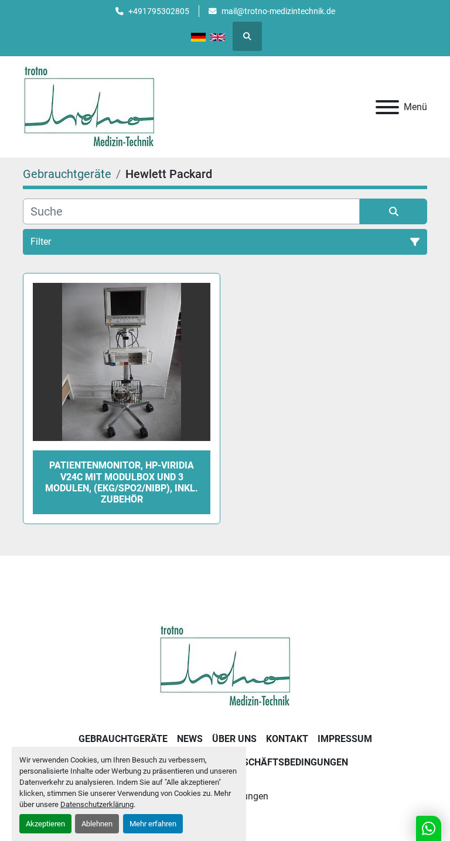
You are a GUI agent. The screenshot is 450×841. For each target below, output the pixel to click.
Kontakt (287, 738)
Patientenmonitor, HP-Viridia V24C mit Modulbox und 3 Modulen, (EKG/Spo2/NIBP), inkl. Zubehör (121, 482)
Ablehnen (96, 823)
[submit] (393, 211)
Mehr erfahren (152, 823)
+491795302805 (158, 11)
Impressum (345, 738)
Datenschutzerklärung (97, 804)
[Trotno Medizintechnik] (225, 665)
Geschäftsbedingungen (289, 762)
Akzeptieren (45, 823)
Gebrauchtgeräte (123, 738)
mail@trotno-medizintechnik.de (278, 11)
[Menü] (387, 107)
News (190, 738)
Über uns (234, 738)
